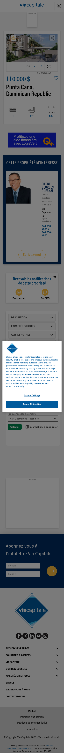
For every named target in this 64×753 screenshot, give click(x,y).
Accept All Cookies (32, 404)
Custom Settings (32, 395)
